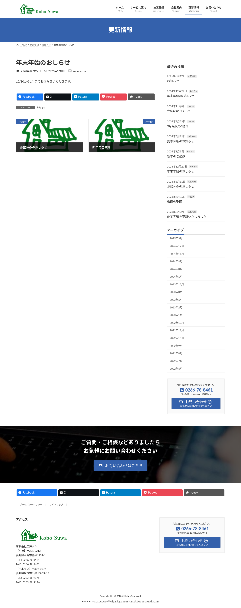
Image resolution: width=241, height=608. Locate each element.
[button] (120, 465)
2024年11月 (177, 253)
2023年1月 (176, 315)
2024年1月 (176, 276)
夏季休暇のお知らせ (180, 141)
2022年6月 (176, 368)
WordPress (100, 601)
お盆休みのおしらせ (180, 186)
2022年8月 (176, 353)
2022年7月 (176, 360)
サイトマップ (56, 504)
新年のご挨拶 (176, 156)
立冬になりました (179, 111)
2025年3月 (176, 238)
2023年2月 (176, 307)
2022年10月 (177, 338)
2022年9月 (176, 345)
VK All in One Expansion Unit (144, 601)
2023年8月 (176, 292)
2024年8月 (176, 268)
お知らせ (41, 107)
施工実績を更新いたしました (186, 216)
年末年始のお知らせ (180, 96)
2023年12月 (177, 284)
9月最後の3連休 (177, 126)
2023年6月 (176, 299)
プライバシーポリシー (31, 504)
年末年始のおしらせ (180, 171)
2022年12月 (177, 322)
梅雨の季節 (174, 201)
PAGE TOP (232, 586)
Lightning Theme (119, 601)
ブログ (191, 106)
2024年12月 (177, 246)
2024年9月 (176, 261)
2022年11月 (177, 330)
